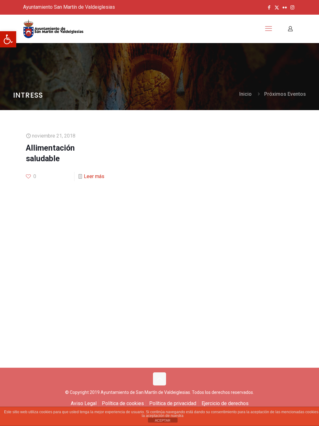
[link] (8, 39)
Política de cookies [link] (123, 403)
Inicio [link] (245, 94)
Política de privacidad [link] (172, 403)
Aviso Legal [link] (84, 403)
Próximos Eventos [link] (285, 94)
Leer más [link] (94, 176)
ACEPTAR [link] (162, 420)
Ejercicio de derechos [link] (225, 403)
